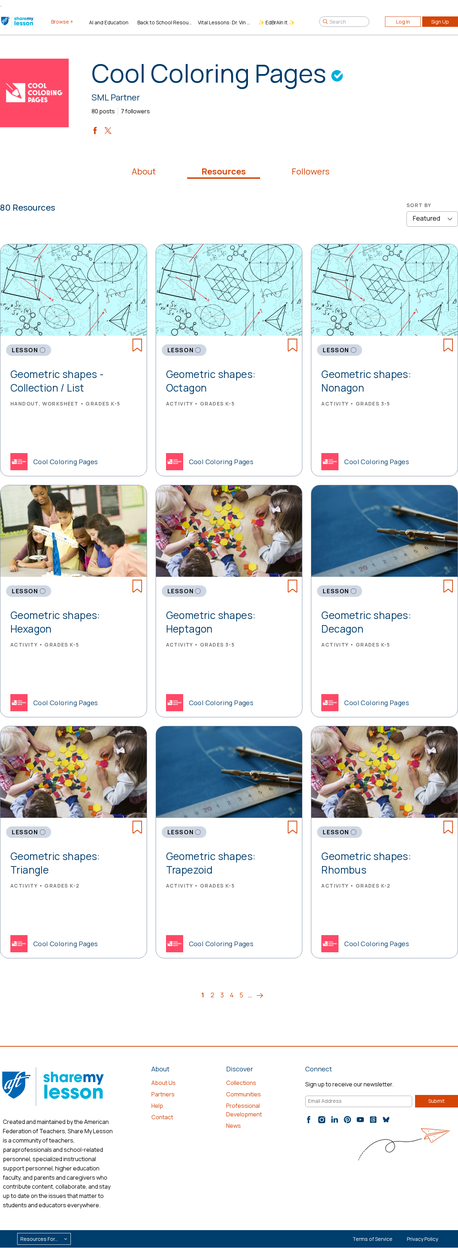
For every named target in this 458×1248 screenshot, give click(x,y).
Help (157, 1106)
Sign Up (440, 21)
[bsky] (386, 1119)
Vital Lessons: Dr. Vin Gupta (225, 22)
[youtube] (360, 1119)
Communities (243, 1094)
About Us (163, 1083)
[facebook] (95, 130)
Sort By (419, 205)
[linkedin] (334, 1119)
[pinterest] (347, 1119)
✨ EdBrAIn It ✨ (276, 22)
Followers (311, 171)
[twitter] (108, 130)
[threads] (373, 1119)
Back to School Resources (164, 22)
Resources (223, 171)
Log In (403, 21)
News (233, 1126)
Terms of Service (372, 1238)
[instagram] (321, 1119)
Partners (163, 1094)
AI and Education (108, 22)
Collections (241, 1083)
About (144, 171)
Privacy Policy (422, 1238)
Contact (162, 1117)
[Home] (17, 21)
